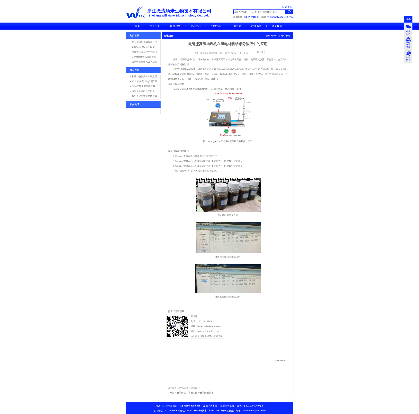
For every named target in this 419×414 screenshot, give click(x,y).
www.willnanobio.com (208, 331)
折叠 (408, 19)
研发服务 (175, 26)
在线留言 (256, 26)
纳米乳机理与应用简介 (188, 387)
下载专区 (236, 26)
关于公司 (155, 26)
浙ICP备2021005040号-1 (250, 405)
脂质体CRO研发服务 (166, 405)
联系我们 (277, 26)
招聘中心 (216, 26)
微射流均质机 (227, 405)
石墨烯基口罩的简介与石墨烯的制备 (195, 392)
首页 (137, 26)
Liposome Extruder (190, 405)
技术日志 (286, 35)
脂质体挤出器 (210, 405)
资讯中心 (195, 26)
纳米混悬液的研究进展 (143, 91)
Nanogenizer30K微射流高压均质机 (190, 89)
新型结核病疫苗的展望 (143, 47)
